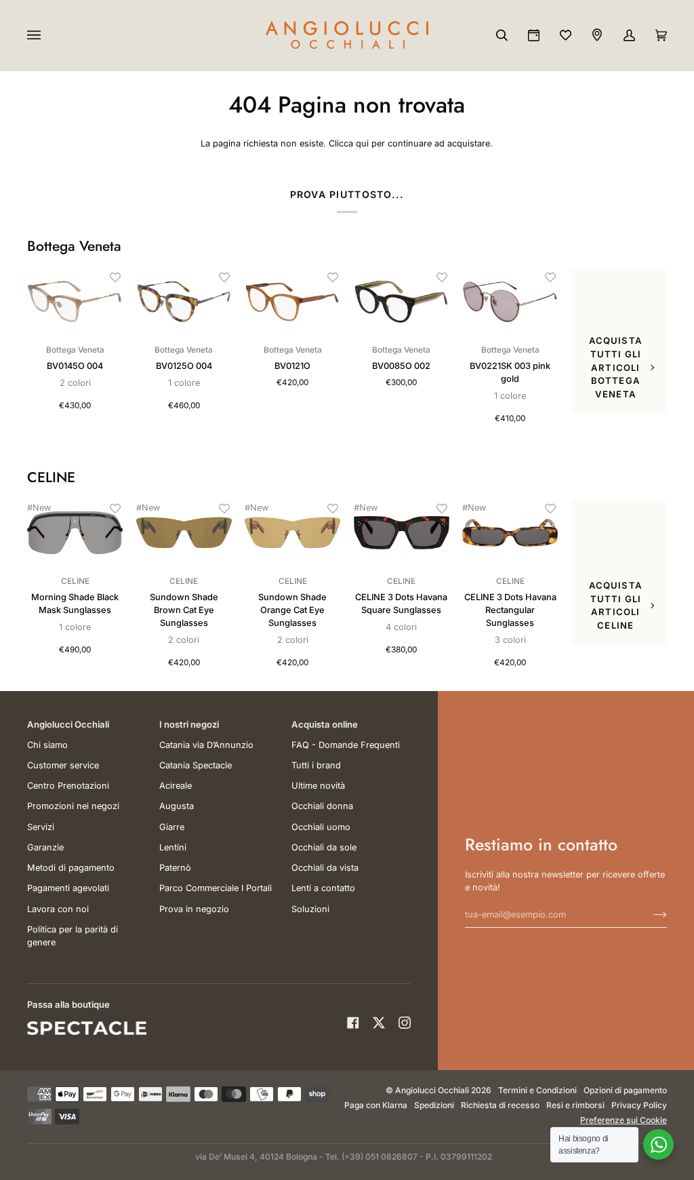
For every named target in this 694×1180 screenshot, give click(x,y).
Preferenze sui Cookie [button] (623, 1120)
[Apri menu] (47, 35)
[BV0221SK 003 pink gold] (510, 302)
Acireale (175, 786)
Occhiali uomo (320, 827)
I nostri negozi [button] (189, 724)
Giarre (171, 827)
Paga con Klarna (375, 1105)
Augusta (176, 806)
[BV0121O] (292, 302)
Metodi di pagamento (71, 868)
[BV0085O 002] (401, 302)
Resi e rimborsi (575, 1105)
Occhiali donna (322, 806)
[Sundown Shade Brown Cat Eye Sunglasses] (184, 533)
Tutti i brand (316, 765)
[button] (115, 277)
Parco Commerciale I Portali (215, 888)
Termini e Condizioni (537, 1090)
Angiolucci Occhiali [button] (68, 724)
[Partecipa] (649, 914)
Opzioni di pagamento (625, 1090)
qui (362, 143)
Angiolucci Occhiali (432, 1090)
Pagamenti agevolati (68, 888)
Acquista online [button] (324, 724)
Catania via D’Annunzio (206, 745)
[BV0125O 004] (184, 302)
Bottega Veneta (74, 246)
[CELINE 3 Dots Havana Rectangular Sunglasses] (510, 533)
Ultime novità (318, 786)
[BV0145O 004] (75, 302)
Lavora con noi (58, 909)
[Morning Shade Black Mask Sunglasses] (75, 533)
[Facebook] (353, 1023)
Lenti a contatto (323, 888)
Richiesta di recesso (500, 1105)
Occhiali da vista (325, 868)
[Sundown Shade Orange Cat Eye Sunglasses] (292, 533)
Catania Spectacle (195, 765)
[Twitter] (379, 1023)
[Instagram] (405, 1023)
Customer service (63, 765)
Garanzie (45, 847)
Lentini (172, 847)
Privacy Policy (639, 1105)
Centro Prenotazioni (68, 786)
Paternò (175, 868)
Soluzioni (310, 909)
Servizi (40, 827)
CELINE (51, 478)
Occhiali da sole (323, 847)
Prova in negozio (194, 909)
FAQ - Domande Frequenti (345, 745)
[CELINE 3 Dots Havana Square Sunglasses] (401, 533)
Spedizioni (434, 1105)
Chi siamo (47, 745)
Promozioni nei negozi (73, 806)
